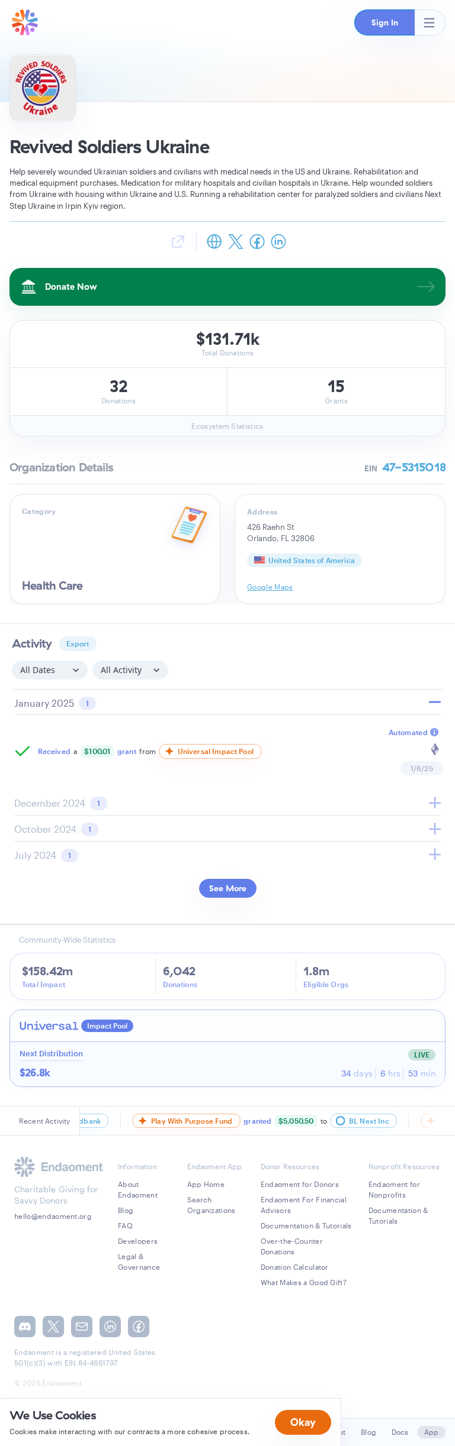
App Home (206, 1184)
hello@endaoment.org (53, 1216)
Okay (303, 1422)
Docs (400, 1432)
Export (77, 643)
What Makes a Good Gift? (304, 1282)
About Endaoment (138, 1189)
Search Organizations (211, 1204)
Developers (138, 1241)
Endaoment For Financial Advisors (304, 1204)
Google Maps (270, 587)
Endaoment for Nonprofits (394, 1189)
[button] (384, 22)
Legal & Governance (139, 1261)
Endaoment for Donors (300, 1184)
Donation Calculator (295, 1267)
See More (227, 888)
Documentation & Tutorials (306, 1225)
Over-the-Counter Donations (292, 1246)
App (431, 1432)
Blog (125, 1210)
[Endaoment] (25, 22)
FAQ (125, 1225)
